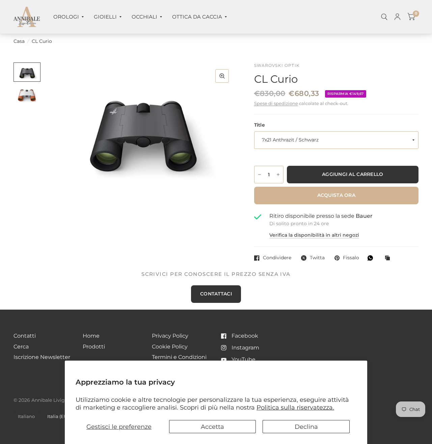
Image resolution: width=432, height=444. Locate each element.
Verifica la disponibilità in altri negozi (314, 235)
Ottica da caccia (197, 17)
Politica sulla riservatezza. (295, 407)
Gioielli (105, 17)
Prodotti (94, 346)
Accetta (212, 426)
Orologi (66, 17)
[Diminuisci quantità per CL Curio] (259, 174)
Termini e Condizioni (179, 357)
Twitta (317, 257)
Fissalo (351, 257)
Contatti (25, 336)
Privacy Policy (170, 336)
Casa (19, 41)
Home (91, 336)
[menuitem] (68, 17)
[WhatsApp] (372, 258)
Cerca (21, 346)
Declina (306, 426)
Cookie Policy (170, 346)
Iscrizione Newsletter (42, 357)
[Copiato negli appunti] (389, 258)
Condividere (277, 257)
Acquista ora (336, 195)
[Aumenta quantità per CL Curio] (278, 174)
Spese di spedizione (276, 103)
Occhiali (144, 17)
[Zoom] (222, 76)
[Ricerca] (384, 17)
